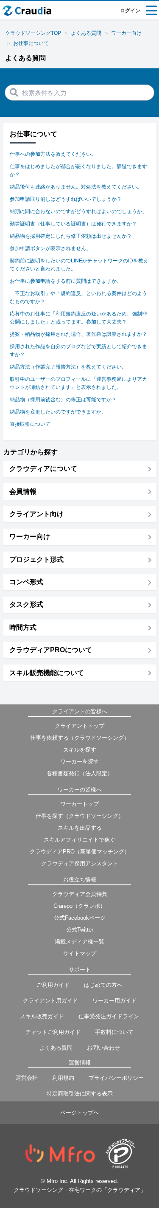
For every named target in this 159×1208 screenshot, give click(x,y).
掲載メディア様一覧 (79, 941)
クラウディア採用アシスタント (79, 863)
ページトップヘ (79, 1112)
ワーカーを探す (79, 761)
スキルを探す (79, 749)
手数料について (114, 1032)
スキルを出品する (80, 828)
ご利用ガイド (53, 985)
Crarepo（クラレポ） (79, 906)
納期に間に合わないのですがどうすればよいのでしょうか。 (78, 211)
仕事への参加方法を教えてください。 (53, 154)
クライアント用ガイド (50, 1000)
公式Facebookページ (80, 918)
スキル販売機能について (46, 672)
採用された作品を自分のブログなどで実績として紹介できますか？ (78, 351)
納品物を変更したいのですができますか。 (58, 412)
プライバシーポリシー (116, 1078)
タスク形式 (26, 604)
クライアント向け (36, 514)
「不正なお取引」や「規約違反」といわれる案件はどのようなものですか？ (78, 297)
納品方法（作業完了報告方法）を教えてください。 (68, 367)
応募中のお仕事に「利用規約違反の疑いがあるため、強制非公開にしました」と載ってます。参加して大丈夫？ (78, 318)
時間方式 (22, 627)
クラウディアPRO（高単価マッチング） (80, 851)
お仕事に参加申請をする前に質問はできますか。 (66, 281)
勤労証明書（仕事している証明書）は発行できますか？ (73, 224)
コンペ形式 (26, 582)
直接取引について (30, 424)
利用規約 (63, 1078)
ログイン (130, 11)
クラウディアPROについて (50, 649)
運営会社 (27, 1078)
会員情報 (22, 491)
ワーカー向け (29, 536)
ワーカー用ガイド (114, 1000)
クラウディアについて (43, 468)
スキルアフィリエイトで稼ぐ (79, 839)
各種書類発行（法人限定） (80, 773)
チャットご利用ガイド (53, 1032)
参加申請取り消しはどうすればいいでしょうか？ (66, 199)
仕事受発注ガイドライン (108, 1016)
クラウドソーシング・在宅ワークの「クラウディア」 (80, 1190)
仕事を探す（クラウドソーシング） (80, 816)
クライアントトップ (79, 726)
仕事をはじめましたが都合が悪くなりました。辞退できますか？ (78, 170)
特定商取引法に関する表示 (80, 1093)
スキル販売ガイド (42, 1016)
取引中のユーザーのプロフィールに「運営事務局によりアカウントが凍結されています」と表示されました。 (78, 383)
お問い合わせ (103, 1048)
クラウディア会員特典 (79, 894)
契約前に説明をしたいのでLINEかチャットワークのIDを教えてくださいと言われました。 (79, 265)
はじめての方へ (103, 985)
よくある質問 (56, 1048)
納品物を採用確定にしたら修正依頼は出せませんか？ (71, 236)
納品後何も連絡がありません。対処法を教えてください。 (76, 187)
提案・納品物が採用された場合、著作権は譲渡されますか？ (78, 334)
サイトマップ (79, 953)
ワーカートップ (79, 804)
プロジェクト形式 (36, 559)
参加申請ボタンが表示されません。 (50, 248)
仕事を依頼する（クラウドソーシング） (79, 738)
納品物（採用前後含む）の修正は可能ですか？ (63, 400)
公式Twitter (79, 929)
